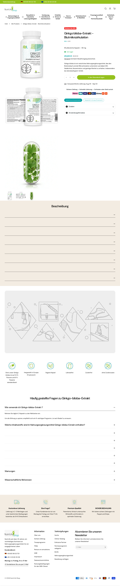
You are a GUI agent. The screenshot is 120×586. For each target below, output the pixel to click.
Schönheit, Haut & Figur (111, 17)
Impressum (38, 557)
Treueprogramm (39, 542)
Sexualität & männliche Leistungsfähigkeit (30, 17)
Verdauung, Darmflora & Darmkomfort (45, 17)
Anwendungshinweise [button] (77, 113)
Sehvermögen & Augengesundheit (14, 17)
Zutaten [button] (71, 106)
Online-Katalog (60, 539)
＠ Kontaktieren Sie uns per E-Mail (16, 564)
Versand (67, 59)
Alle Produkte (15, 24)
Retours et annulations (42, 550)
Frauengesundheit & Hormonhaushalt (96, 17)
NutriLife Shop (15, 578)
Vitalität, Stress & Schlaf (58, 17)
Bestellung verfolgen (62, 559)
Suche (57, 535)
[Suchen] (105, 8)
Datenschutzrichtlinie (41, 560)
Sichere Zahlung (39, 539)
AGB (35, 553)
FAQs (36, 546)
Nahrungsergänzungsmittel (64, 556)
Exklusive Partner (60, 542)
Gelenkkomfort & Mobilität (81, 17)
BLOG (56, 552)
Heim (6, 24)
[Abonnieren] (105, 547)
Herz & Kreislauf (68, 17)
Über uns (37, 535)
